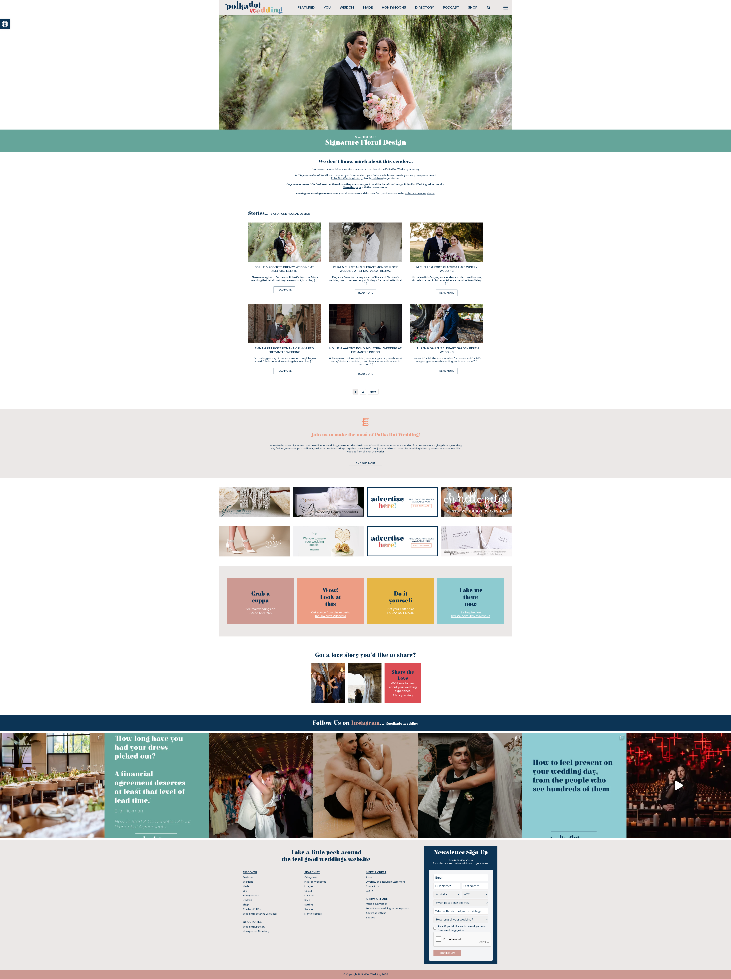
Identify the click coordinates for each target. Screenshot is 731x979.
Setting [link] (308, 904)
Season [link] (308, 909)
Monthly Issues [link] (313, 913)
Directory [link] (424, 7)
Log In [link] (369, 890)
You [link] (327, 7)
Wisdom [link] (347, 7)
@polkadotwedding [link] (402, 723)
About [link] (369, 877)
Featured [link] (306, 7)
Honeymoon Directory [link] (256, 931)
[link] (5, 24)
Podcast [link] (451, 7)
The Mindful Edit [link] (252, 909)
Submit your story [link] (403, 695)
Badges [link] (370, 917)
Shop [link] (472, 7)
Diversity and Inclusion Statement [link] (385, 881)
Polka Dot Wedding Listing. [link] (347, 178)
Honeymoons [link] (394, 7)
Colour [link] (308, 890)
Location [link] (309, 895)
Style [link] (307, 900)
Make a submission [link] (377, 903)
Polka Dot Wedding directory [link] (402, 169)
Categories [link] (310, 877)
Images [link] (308, 886)
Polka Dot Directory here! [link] (420, 193)
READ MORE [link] (284, 289)
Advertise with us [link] (376, 913)
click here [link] (377, 178)
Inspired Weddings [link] (315, 881)
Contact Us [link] (372, 886)
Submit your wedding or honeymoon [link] (387, 908)
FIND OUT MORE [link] (365, 463)
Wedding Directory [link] (254, 926)
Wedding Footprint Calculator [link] (260, 913)
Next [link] (373, 391)
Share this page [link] (352, 187)
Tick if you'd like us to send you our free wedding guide (461, 928)
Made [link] (368, 7)
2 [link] (363, 391)
